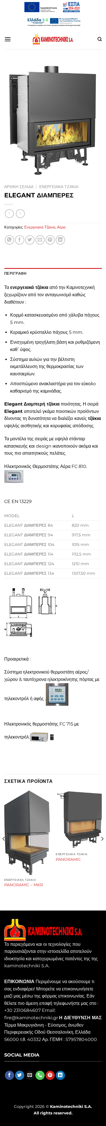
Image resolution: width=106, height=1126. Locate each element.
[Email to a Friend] (40, 240)
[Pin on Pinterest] (50, 240)
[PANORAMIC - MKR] (27, 832)
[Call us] (40, 1075)
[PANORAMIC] (79, 820)
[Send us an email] (29, 1075)
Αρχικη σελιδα (18, 186)
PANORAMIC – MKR (23, 885)
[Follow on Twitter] (19, 1075)
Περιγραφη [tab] (15, 273)
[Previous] (4, 850)
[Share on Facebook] (19, 240)
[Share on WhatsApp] (9, 240)
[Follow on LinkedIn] (60, 1075)
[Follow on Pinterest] (50, 1075)
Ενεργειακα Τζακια (58, 186)
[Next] (102, 850)
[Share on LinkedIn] (60, 240)
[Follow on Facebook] (9, 1075)
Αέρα (61, 227)
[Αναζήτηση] (100, 39)
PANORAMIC (68, 859)
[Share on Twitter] (29, 240)
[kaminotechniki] (53, 39)
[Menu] (7, 39)
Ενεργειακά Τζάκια (39, 227)
